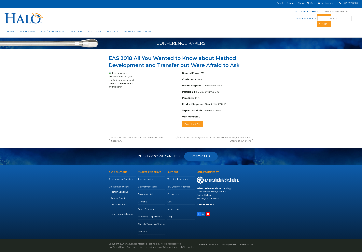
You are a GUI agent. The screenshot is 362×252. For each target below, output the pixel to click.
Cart (169, 201)
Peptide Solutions (119, 198)
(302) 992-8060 (350, 3)
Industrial (142, 231)
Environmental (145, 194)
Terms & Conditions (209, 244)
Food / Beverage (146, 209)
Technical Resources (177, 179)
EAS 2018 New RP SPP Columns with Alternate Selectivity (136, 139)
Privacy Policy (229, 244)
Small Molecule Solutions (121, 179)
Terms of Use (246, 244)
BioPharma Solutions (119, 187)
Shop (170, 216)
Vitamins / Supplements (150, 216)
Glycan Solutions (119, 204)
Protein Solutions (119, 192)
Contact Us (172, 194)
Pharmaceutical (146, 179)
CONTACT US (201, 156)
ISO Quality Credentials (178, 187)
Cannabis (142, 201)
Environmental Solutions (121, 214)
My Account (173, 209)
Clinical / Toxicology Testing (151, 224)
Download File (192, 124)
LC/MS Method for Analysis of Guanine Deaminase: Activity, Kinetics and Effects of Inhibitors (209, 139)
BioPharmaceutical (147, 187)
